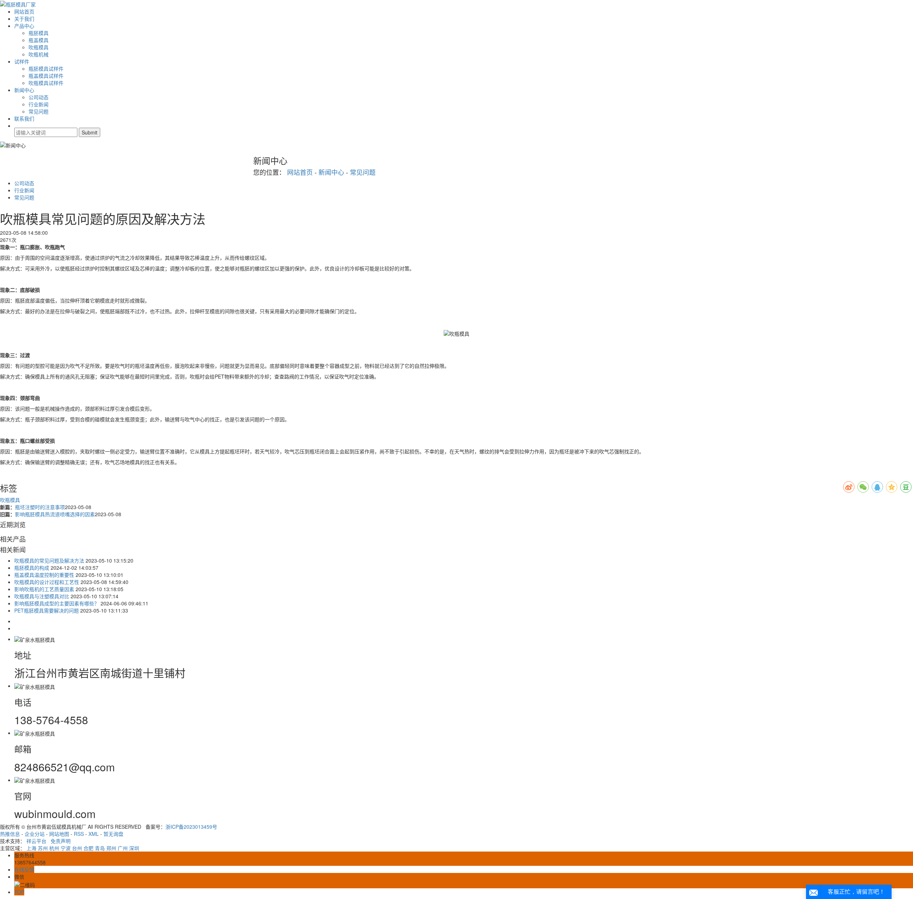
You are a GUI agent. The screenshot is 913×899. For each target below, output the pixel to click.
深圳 (134, 848)
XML (93, 833)
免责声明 (61, 840)
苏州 (43, 848)
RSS (79, 833)
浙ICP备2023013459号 (191, 826)
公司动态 (39, 97)
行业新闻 (39, 104)
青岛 (100, 848)
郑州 (111, 848)
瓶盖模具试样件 (46, 75)
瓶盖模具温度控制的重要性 (44, 574)
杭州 (54, 848)
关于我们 (24, 18)
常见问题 (39, 111)
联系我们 (24, 118)
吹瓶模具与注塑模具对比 (41, 596)
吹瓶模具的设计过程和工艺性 (46, 581)
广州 (123, 848)
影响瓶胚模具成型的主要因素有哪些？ (56, 603)
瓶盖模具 (39, 40)
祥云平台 (36, 840)
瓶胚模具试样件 (46, 68)
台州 (77, 848)
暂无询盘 (113, 833)
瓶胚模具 (39, 32)
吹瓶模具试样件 (46, 82)
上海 (31, 848)
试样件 (21, 61)
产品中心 (24, 25)
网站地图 (59, 833)
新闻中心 (24, 89)
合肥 (88, 848)
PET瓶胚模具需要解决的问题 (46, 610)
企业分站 (35, 833)
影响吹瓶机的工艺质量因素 (44, 589)
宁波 (66, 848)
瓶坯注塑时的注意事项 (40, 507)
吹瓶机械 (39, 54)
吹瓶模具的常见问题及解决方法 (49, 560)
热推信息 (10, 833)
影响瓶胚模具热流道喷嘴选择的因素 (55, 514)
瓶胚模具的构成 (31, 567)
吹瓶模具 (39, 47)
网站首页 (24, 11)
